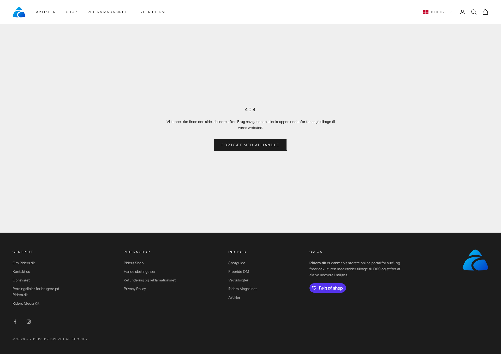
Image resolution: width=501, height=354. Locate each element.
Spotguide (236, 263)
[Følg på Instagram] (28, 321)
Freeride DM (151, 12)
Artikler (46, 12)
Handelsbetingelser (140, 271)
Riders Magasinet (108, 12)
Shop (71, 12)
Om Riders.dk (24, 263)
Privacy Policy (135, 288)
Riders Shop (134, 263)
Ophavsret (21, 280)
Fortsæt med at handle (250, 145)
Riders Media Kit (26, 303)
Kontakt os (21, 271)
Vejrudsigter (238, 280)
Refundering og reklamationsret (150, 280)
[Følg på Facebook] (15, 321)
